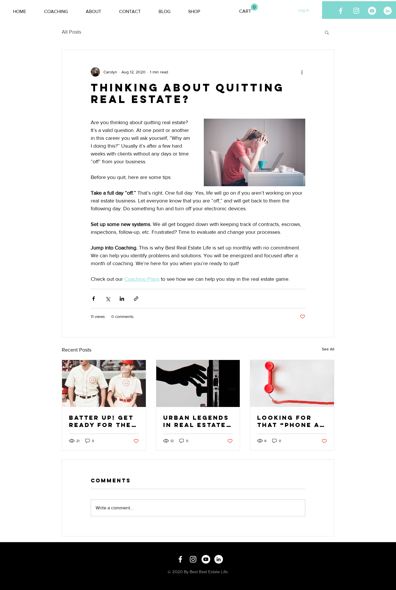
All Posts (71, 32)
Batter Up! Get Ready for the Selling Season (103, 421)
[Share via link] (136, 298)
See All (328, 349)
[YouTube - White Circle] (372, 11)
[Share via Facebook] (93, 298)
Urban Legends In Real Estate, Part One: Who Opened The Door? (196, 421)
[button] (248, 8)
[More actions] (301, 71)
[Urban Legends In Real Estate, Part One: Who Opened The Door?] (198, 383)
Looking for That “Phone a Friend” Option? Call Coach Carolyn (290, 421)
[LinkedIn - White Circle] (388, 11)
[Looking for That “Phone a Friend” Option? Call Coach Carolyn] (292, 383)
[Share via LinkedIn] (122, 298)
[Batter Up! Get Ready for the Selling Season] (104, 383)
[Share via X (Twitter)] (107, 298)
